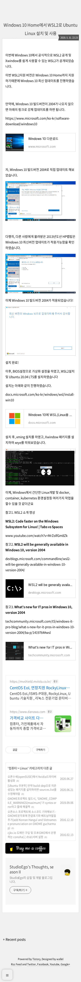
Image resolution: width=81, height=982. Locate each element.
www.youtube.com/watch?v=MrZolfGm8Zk (36, 535)
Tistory (36, 959)
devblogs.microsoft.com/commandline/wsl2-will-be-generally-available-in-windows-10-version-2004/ (37, 564)
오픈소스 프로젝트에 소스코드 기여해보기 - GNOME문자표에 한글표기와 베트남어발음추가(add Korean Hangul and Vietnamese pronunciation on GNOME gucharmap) (32, 820)
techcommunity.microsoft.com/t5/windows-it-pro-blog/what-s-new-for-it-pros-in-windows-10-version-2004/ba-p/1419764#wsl (40, 627)
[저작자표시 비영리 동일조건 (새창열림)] (54, 750)
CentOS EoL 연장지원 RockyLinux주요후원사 (40, 687)
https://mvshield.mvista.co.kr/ (30, 681)
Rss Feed (16, 964)
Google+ (65, 964)
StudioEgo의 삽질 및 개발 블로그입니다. (31, 879)
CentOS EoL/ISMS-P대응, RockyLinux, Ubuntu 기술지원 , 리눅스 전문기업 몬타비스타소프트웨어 (40, 695)
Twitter (31, 964)
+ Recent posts (14, 939)
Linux (24, 768)
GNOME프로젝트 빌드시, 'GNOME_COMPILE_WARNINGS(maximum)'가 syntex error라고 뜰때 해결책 (32, 802)
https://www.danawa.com (27, 711)
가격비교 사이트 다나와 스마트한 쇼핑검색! (27, 717)
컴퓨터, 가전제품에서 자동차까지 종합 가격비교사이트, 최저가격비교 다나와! (28, 726)
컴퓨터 (13, 768)
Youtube (54, 964)
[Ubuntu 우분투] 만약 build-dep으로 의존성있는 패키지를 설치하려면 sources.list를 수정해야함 (32, 789)
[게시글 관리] (26, 750)
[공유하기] (21, 750)
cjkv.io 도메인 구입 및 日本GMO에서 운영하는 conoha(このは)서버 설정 (32, 835)
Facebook (43, 964)
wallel (59, 959)
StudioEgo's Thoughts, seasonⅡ (32, 869)
